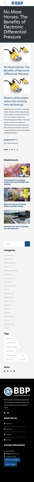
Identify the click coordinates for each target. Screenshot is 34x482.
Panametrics (7, 293)
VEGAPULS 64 (10, 359)
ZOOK (5, 328)
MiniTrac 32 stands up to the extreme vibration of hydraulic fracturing (15, 205)
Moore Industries (9, 286)
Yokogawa (22, 359)
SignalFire (7, 305)
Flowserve (7, 274)
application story (11, 343)
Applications (9, 338)
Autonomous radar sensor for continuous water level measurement (16, 227)
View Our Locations (12, 460)
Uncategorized (8, 316)
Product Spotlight (11, 355)
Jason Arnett (9, 351)
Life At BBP (7, 282)
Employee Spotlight (9, 270)
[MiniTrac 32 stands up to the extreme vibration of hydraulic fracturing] (17, 194)
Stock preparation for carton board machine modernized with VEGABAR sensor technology (16, 182)
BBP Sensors (7, 259)
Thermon (6, 309)
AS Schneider (8, 255)
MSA (5, 290)
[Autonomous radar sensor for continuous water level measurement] (17, 217)
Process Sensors (8, 301)
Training (6, 313)
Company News (8, 263)
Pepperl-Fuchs (8, 297)
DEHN (5, 267)
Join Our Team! (10, 464)
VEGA (5, 320)
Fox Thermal (7, 278)
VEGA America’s (12, 143)
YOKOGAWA (7, 324)
